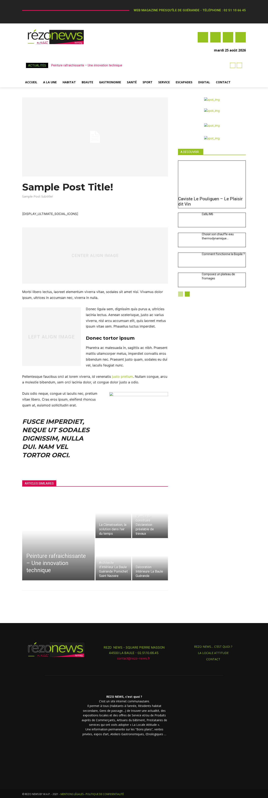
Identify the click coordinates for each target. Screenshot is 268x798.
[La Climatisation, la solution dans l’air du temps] (113, 517)
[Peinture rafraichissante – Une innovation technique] (58, 538)
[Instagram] (215, 37)
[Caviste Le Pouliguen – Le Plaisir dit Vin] (212, 177)
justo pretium (122, 376)
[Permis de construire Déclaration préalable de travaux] (150, 517)
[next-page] (187, 294)
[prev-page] (180, 294)
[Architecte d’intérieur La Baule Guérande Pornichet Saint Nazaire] (113, 559)
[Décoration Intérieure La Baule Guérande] (150, 559)
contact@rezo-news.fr (134, 658)
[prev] (232, 65)
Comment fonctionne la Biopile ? (223, 254)
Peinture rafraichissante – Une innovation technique (86, 65)
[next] (239, 65)
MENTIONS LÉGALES (72, 794)
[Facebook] (203, 37)
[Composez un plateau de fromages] (188, 280)
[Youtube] (240, 37)
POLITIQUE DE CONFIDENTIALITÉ (105, 794)
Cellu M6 (207, 214)
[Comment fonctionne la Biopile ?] (188, 260)
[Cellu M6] (188, 220)
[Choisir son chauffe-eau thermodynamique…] (188, 240)
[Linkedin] (228, 37)
